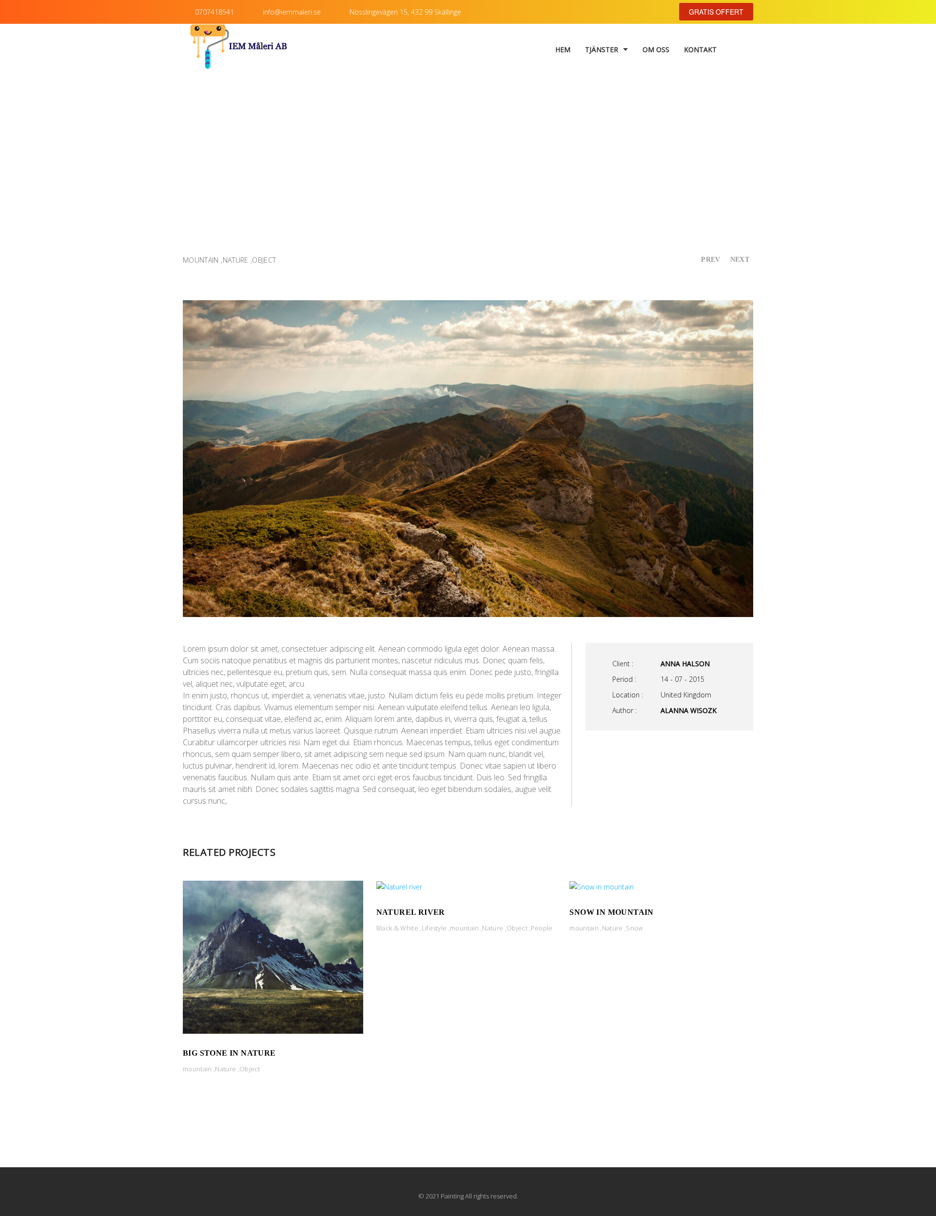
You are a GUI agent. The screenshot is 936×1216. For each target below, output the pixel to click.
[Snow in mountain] (601, 886)
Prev (710, 259)
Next (739, 259)
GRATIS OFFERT (716, 12)
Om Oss (656, 49)
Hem (562, 49)
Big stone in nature (229, 1053)
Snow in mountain (611, 912)
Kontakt (700, 49)
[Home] (239, 49)
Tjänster (601, 49)
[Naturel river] (399, 886)
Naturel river (410, 912)
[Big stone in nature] (273, 956)
